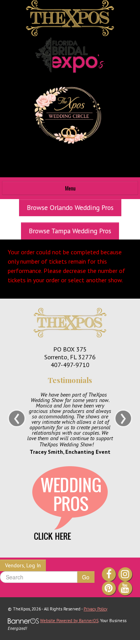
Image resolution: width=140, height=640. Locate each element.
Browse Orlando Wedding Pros (70, 207)
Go (85, 577)
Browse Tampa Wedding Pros (70, 230)
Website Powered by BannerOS (69, 620)
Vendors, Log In (23, 565)
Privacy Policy (95, 609)
